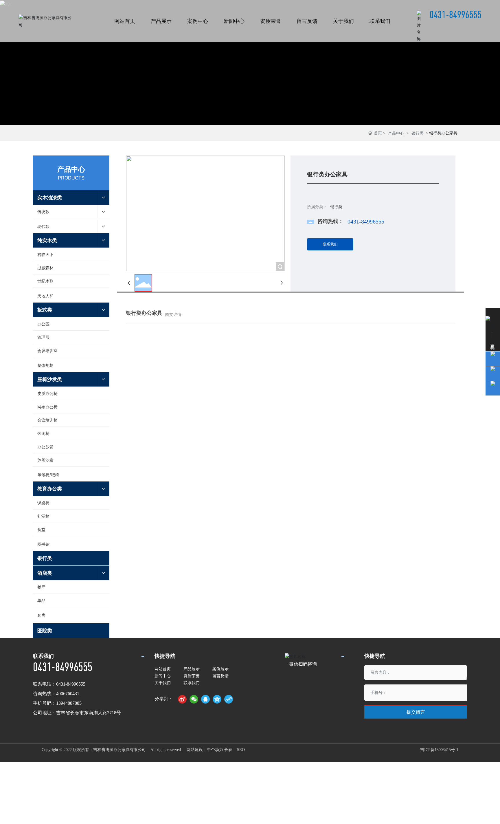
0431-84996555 (455, 14)
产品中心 (396, 133)
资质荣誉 (191, 675)
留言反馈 (220, 675)
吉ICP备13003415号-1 (439, 750)
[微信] (194, 699)
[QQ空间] (217, 699)
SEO (241, 750)
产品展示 (191, 668)
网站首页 (163, 668)
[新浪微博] (182, 699)
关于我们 (163, 682)
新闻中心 (163, 675)
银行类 (417, 133)
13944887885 (69, 703)
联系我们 (191, 682)
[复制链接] (228, 699)
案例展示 (220, 668)
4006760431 (67, 693)
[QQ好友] (205, 699)
